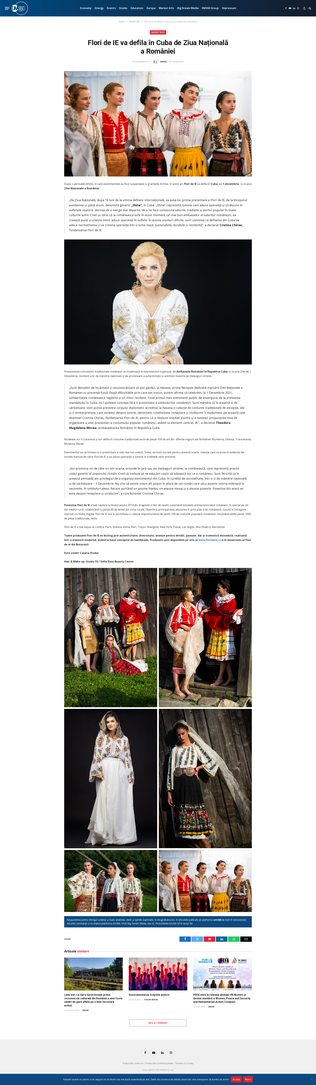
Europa (151, 8)
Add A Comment (158, 1022)
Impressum (229, 8)
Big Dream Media (188, 8)
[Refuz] (312, 1079)
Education (137, 8)
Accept (236, 1079)
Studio (123, 8)
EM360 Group (210, 8)
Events (111, 8)
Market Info (166, 8)
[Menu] (7, 8)
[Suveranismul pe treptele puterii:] (158, 974)
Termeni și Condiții (184, 1063)
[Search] (309, 8)
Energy (99, 8)
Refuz (248, 1079)
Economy (86, 8)
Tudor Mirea (151, 999)
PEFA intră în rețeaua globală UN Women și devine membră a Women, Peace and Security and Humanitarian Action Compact (221, 998)
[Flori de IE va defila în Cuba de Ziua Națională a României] (158, 123)
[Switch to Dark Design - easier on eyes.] (304, 8)
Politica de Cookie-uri (133, 1063)
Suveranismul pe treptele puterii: (149, 994)
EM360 (163, 61)
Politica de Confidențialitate (159, 1063)
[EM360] (20, 8)
